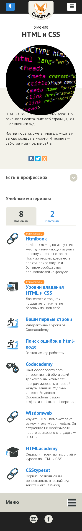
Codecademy (39, 364)
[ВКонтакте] (31, 158)
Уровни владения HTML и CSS (45, 290)
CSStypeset (38, 470)
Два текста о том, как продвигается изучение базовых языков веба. (44, 303)
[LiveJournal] (51, 158)
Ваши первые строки (49, 319)
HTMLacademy (42, 448)
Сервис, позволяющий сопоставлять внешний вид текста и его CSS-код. (47, 480)
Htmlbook (36, 239)
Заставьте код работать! (45, 353)
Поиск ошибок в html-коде (50, 344)
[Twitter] (38, 158)
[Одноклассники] (44, 158)
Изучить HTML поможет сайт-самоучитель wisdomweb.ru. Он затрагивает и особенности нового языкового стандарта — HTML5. (51, 428)
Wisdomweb (39, 413)
